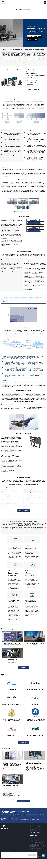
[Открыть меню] (45, 2)
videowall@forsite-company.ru (29, 819)
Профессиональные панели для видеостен (36, 75)
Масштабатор (30, 84)
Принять (32, 855)
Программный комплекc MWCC (33, 82)
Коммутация (29, 85)
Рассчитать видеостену (23, 510)
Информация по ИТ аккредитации (36, 850)
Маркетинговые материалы (35, 838)
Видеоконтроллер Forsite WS (33, 79)
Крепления (29, 77)
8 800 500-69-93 (36, 826)
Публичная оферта (33, 840)
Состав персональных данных (36, 848)
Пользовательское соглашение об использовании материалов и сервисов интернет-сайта (37, 845)
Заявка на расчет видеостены (34, 36)
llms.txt (31, 851)
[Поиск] (42, 2)
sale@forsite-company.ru (35, 832)
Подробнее (23, 667)
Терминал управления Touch (33, 80)
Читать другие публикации (23, 801)
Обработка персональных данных (36, 836)
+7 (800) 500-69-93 (7, 819)
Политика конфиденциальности (36, 842)
